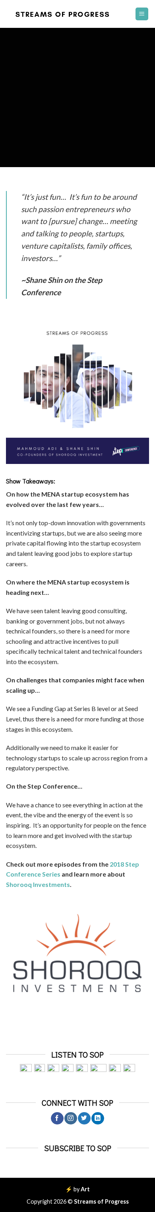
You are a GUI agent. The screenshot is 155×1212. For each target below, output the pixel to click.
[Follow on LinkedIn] (97, 1118)
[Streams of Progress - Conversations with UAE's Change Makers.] (64, 14)
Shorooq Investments (38, 884)
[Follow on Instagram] (70, 1118)
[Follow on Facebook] (57, 1118)
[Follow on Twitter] (84, 1118)
